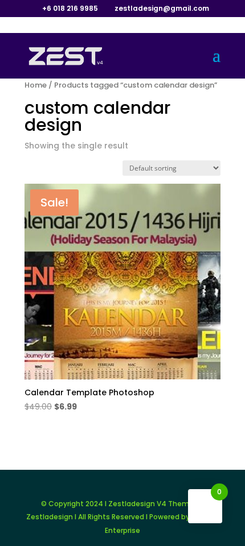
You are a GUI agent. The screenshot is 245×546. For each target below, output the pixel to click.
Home (35, 85)
